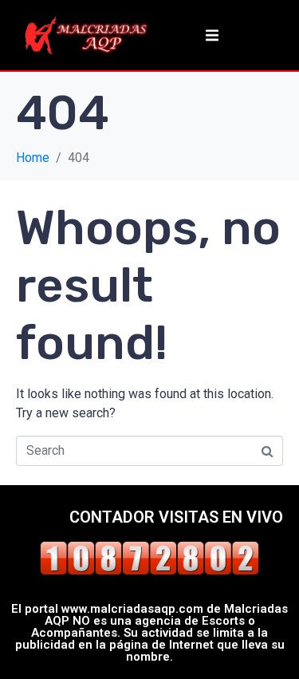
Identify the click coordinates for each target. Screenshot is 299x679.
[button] (212, 35)
